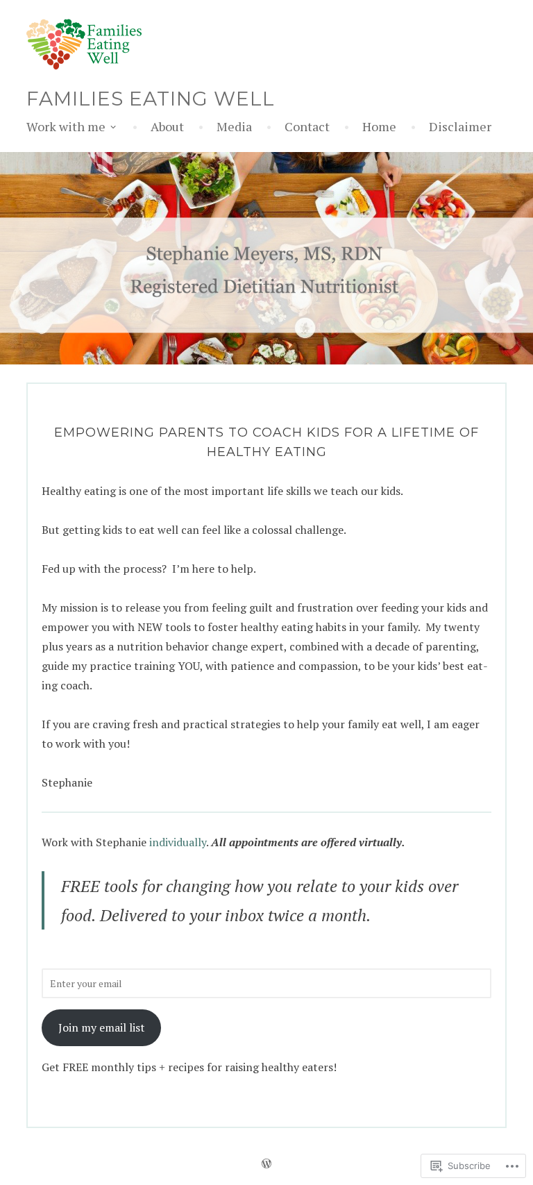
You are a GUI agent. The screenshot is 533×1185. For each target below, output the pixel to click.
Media (234, 126)
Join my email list (101, 1027)
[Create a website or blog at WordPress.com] (266, 1165)
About (167, 126)
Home (379, 126)
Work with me (65, 126)
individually (177, 842)
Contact (307, 126)
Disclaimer (460, 126)
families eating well (150, 98)
